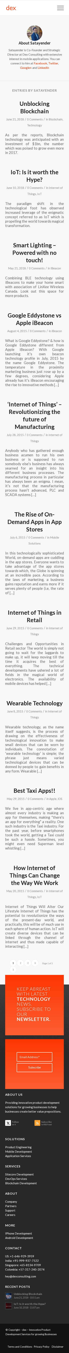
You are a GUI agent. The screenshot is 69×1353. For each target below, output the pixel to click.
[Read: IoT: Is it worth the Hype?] (8, 1305)
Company (11, 1201)
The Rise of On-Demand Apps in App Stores (34, 522)
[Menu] (58, 8)
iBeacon (56, 268)
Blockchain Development (21, 1183)
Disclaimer (57, 1346)
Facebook (40, 63)
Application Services (18, 1156)
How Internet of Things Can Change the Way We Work (34, 875)
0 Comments (35, 119)
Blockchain (55, 119)
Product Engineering (18, 1147)
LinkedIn (43, 67)
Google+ (26, 67)
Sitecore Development (19, 1174)
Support (10, 1210)
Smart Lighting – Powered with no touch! (34, 252)
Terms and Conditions (20, 1346)
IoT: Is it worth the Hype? (30, 1303)
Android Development (19, 1237)
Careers (10, 1214)
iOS (60, 798)
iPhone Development (18, 1233)
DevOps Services (16, 1178)
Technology (34, 125)
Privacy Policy (43, 1346)
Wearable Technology (35, 703)
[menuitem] (58, 8)
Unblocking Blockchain (28, 1293)
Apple (53, 798)
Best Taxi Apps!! (34, 790)
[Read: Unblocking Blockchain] (8, 1295)
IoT (39, 194)
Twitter (53, 63)
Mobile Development (18, 1151)
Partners (10, 1206)
